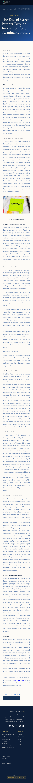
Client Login (4, 758)
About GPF (20, 734)
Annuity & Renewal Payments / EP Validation (8, 746)
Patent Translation (6, 739)
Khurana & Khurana (22, 737)
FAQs (19, 744)
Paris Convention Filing (7, 737)
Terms (18, 780)
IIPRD (19, 739)
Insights (9, 9)
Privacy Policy (5, 766)
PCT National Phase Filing (8, 734)
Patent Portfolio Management (5, 742)
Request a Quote (6, 756)
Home (3, 9)
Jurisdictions (4, 761)
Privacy (15, 780)
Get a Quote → (11, 698)
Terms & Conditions (6, 763)
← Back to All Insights (11, 694)
